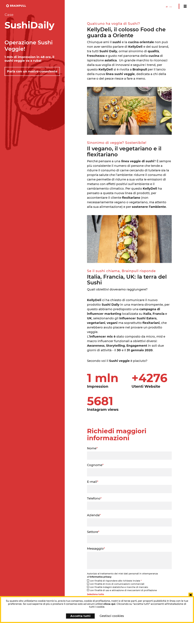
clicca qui (109, 603)
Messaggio (96, 548)
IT (167, 7)
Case (9, 14)
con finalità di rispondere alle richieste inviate (116, 580)
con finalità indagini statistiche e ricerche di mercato (119, 587)
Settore (93, 532)
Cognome (95, 465)
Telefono (94, 498)
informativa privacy (100, 576)
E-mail (92, 482)
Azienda (94, 515)
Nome (92, 448)
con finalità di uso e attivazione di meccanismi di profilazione (123, 590)
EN (170, 7)
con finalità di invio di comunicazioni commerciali (117, 584)
